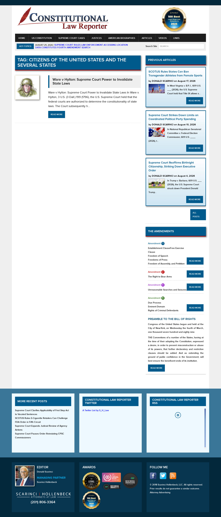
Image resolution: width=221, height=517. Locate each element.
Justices (96, 38)
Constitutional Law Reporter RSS (175, 401)
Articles (147, 38)
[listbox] (178, 429)
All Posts (196, 214)
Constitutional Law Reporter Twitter (108, 401)
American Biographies (121, 38)
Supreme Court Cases (71, 38)
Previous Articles (162, 60)
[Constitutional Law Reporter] (62, 19)
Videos (163, 38)
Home (21, 38)
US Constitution (42, 38)
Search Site (151, 46)
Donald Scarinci (45, 471)
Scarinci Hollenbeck (47, 482)
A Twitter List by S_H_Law (96, 410)
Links (176, 38)
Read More (57, 114)
